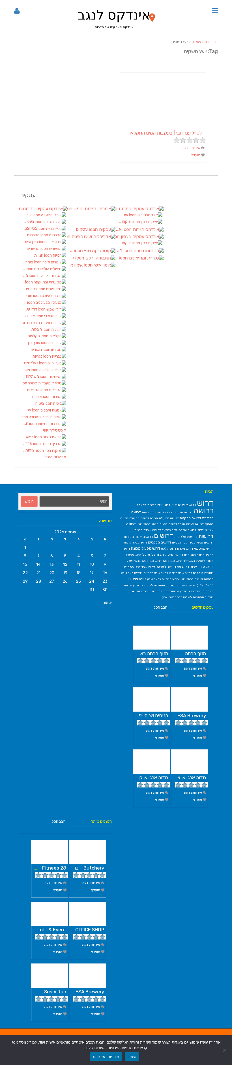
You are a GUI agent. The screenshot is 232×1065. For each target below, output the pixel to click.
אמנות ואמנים (27, 410)
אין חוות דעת (191, 148)
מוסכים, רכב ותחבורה (44, 417)
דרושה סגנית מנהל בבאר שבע (157, 524)
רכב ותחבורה (119, 250)
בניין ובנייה (30, 228)
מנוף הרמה (195, 653)
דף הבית (210, 42)
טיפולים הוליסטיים (24, 268)
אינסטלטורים (124, 215)
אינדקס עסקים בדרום (43, 208)
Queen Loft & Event (44, 929)
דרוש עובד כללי (145, 567)
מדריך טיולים (27, 443)
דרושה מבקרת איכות (179, 512)
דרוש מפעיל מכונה (145, 548)
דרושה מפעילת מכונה (164, 518)
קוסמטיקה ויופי (54, 430)
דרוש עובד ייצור (202, 566)
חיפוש (29, 501)
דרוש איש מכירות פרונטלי (153, 505)
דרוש (205, 503)
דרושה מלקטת (190, 518)
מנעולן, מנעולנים (24, 302)
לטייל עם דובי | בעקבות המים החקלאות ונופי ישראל (153, 133)
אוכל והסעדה (27, 215)
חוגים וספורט (27, 295)
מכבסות (33, 235)
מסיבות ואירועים (25, 275)
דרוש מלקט (168, 549)
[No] (225, 1050)
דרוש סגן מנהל (172, 561)
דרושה (204, 510)
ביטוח (40, 403)
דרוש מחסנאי (204, 548)
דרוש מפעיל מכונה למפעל (162, 554)
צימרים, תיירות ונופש (91, 208)
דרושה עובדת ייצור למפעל (179, 530)
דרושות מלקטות (185, 536)
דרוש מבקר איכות (135, 542)
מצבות (37, 396)
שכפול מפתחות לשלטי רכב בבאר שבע (188, 597)
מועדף (196, 155)
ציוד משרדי (29, 315)
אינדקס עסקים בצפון (139, 236)
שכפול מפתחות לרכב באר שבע (154, 585)
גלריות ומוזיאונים (117, 257)
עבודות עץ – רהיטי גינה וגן (44, 322)
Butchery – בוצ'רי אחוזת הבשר (73, 868)
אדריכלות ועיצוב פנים (91, 236)
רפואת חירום (28, 437)
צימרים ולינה (28, 262)
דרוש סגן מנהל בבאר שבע (144, 561)
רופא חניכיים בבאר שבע (163, 579)
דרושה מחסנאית (153, 512)
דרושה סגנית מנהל (191, 524)
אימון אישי (75, 265)
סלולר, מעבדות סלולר (44, 383)
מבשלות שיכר (55, 457)
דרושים (163, 536)
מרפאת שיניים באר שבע (137, 573)
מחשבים (33, 248)
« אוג (107, 602)
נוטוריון (37, 349)
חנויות (39, 255)
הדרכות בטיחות (25, 423)
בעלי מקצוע (28, 221)
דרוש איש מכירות (183, 505)
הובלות (37, 329)
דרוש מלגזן (185, 548)
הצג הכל (160, 607)
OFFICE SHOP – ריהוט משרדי (75, 929)
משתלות (33, 376)
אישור (132, 1056)
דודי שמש (30, 309)
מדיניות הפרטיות (106, 1056)
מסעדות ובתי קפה (23, 282)
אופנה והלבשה (26, 369)
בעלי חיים (31, 362)
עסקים (196, 42)
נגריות (38, 356)
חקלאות (34, 336)
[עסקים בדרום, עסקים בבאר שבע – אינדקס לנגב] (116, 31)
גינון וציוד (31, 241)
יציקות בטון (29, 450)
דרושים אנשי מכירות (138, 536)
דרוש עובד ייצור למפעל (172, 567)
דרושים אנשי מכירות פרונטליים (193, 542)
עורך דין (34, 342)
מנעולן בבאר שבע (165, 573)
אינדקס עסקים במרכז (139, 208)
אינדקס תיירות (119, 229)
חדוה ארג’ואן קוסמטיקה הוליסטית (135, 777)
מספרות (33, 390)
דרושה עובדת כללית (147, 530)
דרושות (206, 536)
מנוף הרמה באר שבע (148, 653)
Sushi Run (55, 991)
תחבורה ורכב (71, 257)
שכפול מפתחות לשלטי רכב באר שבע (154, 591)
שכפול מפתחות (185, 585)
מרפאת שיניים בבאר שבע (197, 579)
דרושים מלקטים (159, 542)
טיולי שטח (30, 289)
